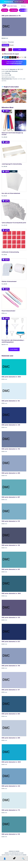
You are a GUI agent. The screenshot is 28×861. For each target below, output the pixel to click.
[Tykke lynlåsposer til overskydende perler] (14, 210)
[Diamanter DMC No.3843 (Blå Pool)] (14, 752)
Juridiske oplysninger (14, 851)
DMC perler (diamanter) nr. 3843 (11, 762)
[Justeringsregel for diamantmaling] (14, 151)
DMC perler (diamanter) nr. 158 (11, 545)
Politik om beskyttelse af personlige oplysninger (14, 854)
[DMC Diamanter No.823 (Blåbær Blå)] (14, 632)
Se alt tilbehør (14, 349)
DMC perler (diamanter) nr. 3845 (11, 376)
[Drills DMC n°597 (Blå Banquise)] (14, 560)
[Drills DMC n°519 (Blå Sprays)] (14, 511)
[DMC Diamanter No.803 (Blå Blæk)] (14, 704)
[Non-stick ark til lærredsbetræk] (14, 181)
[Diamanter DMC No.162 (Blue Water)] (14, 391)
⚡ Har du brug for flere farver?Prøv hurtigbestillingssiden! (14, 62)
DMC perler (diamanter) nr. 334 (11, 786)
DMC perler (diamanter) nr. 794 (11, 665)
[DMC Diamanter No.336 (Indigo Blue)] (14, 415)
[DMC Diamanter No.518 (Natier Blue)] (14, 824)
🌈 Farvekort (13, 10)
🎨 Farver (4, 10)
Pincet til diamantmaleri (8, 311)
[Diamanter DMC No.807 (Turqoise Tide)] (14, 487)
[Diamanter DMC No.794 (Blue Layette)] (14, 656)
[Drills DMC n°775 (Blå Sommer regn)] (14, 800)
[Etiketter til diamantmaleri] (14, 269)
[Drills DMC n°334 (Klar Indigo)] (14, 776)
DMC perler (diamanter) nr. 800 (11, 738)
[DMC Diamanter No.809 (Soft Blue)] (14, 463)
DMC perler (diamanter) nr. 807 (11, 497)
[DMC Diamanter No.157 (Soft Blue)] (14, 680)
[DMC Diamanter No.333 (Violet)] (14, 608)
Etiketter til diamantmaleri (9, 281)
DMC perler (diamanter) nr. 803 (11, 714)
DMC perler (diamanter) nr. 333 (11, 617)
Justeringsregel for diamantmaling (12, 164)
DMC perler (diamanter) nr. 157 (11, 689)
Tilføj (19, 49)
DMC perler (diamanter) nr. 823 (11, 641)
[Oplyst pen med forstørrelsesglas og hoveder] (14, 120)
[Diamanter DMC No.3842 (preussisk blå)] (14, 584)
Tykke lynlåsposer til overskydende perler (14, 222)
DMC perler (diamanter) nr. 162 (11, 401)
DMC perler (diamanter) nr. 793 (11, 449)
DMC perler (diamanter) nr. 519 (11, 521)
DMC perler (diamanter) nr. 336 (11, 425)
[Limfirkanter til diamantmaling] (14, 239)
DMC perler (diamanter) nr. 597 (11, 569)
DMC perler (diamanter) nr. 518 (11, 834)
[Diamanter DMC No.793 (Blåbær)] (14, 439)
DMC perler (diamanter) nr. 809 (11, 473)
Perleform (4, 42)
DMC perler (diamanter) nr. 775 (11, 810)
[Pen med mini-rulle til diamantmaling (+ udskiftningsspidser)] (14, 328)
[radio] (5, 45)
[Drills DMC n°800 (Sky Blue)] (14, 728)
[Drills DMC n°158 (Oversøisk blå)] (14, 535)
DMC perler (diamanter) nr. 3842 (11, 593)
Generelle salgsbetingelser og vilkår (14, 853)
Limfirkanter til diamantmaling (10, 252)
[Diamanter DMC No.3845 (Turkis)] (14, 367)
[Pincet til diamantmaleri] (14, 298)
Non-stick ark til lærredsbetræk (11, 193)
